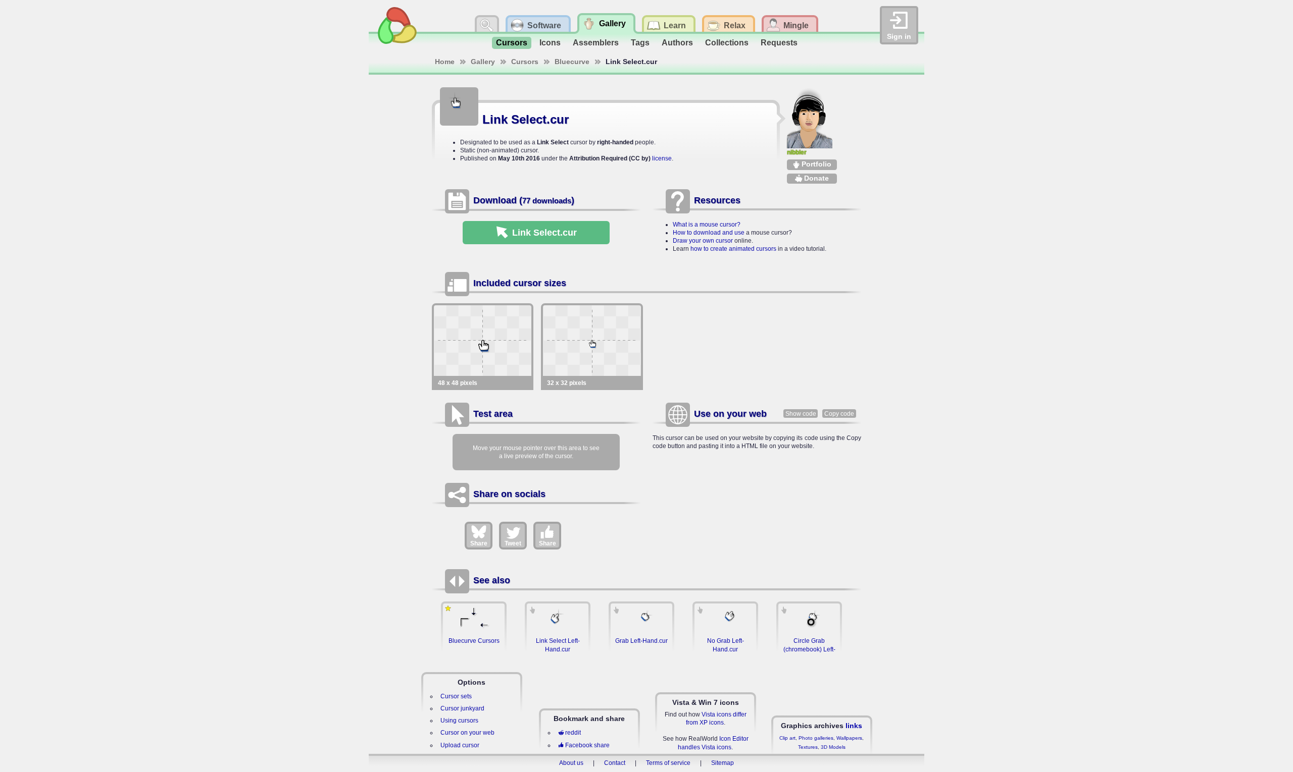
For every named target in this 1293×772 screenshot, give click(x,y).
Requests (779, 42)
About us (571, 762)
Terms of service (668, 762)
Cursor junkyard (462, 708)
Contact (614, 762)
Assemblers (596, 42)
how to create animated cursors (733, 248)
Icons (550, 42)
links (854, 726)
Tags (640, 42)
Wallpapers (849, 738)
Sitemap (722, 762)
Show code (800, 413)
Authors (677, 42)
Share (478, 543)
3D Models (833, 747)
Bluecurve (572, 62)
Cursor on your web (467, 732)
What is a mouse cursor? (706, 224)
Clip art (787, 738)
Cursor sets (456, 696)
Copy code (839, 413)
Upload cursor (459, 745)
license (662, 158)
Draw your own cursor (703, 240)
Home (445, 62)
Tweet (513, 543)
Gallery (483, 62)
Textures (808, 747)
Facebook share (587, 745)
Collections (727, 42)
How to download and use (708, 232)
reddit (573, 732)
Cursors (511, 42)
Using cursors (459, 720)
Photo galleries (816, 738)
